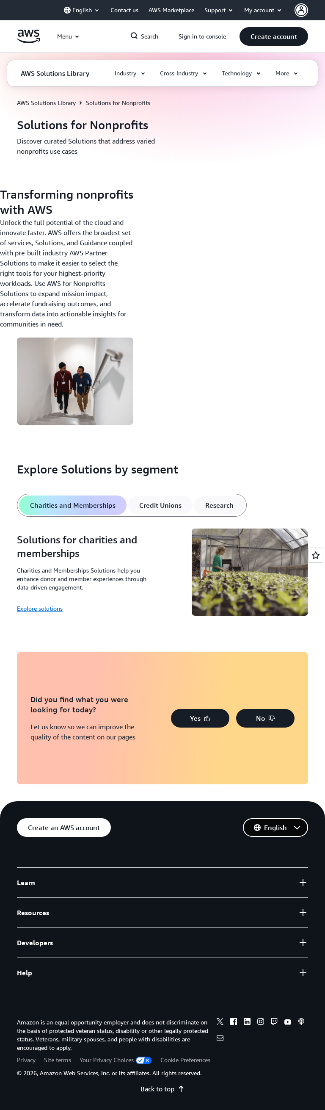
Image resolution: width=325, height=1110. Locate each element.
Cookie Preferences (185, 1059)
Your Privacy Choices (107, 1059)
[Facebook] (233, 1022)
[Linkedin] (247, 1022)
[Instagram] (260, 1022)
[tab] (73, 505)
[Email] (220, 1039)
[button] (274, 36)
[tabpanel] (162, 574)
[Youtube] (287, 1022)
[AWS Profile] (301, 10)
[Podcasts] (301, 1022)
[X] (220, 1022)
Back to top (157, 1089)
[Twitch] (274, 1022)
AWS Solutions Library (46, 102)
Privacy (26, 1059)
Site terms (57, 1059)
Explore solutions (40, 608)
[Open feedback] (315, 555)
